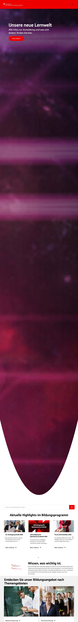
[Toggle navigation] (72, 4)
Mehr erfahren (16, 38)
